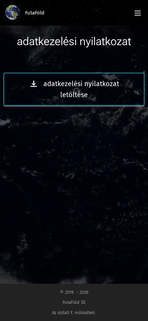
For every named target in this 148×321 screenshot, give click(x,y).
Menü (138, 13)
